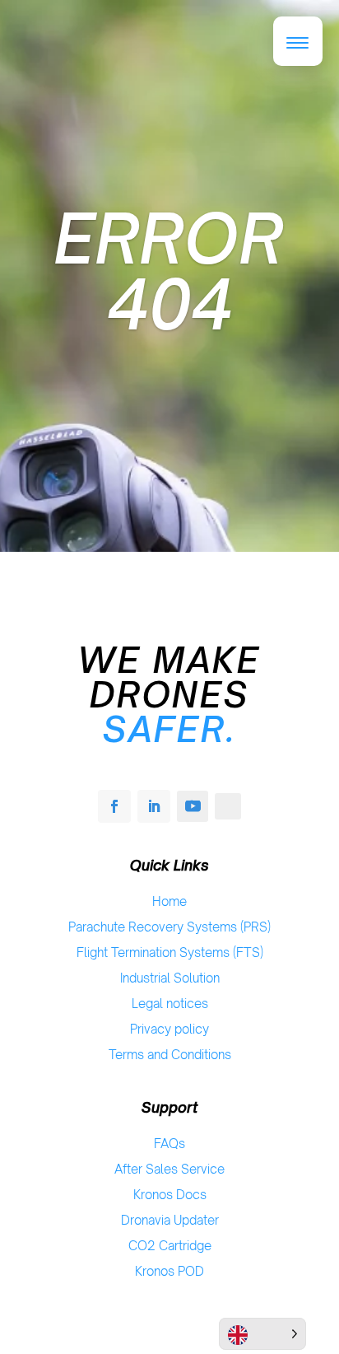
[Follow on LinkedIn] (153, 806)
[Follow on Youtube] (192, 806)
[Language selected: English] (262, 1334)
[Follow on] (228, 806)
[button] (298, 41)
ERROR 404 (169, 271)
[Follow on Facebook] (114, 806)
